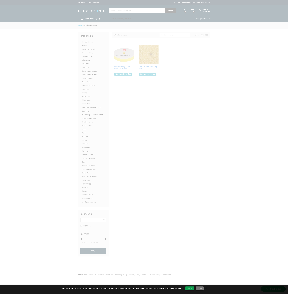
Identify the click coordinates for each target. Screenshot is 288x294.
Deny (200, 288)
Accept (189, 288)
